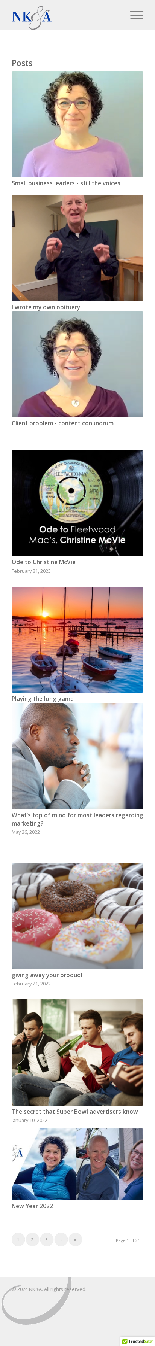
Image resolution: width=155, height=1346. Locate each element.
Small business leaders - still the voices (66, 183)
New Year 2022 (32, 1206)
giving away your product (47, 975)
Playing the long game (43, 699)
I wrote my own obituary (46, 307)
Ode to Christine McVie (44, 562)
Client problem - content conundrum (63, 423)
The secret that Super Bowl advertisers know (75, 1112)
